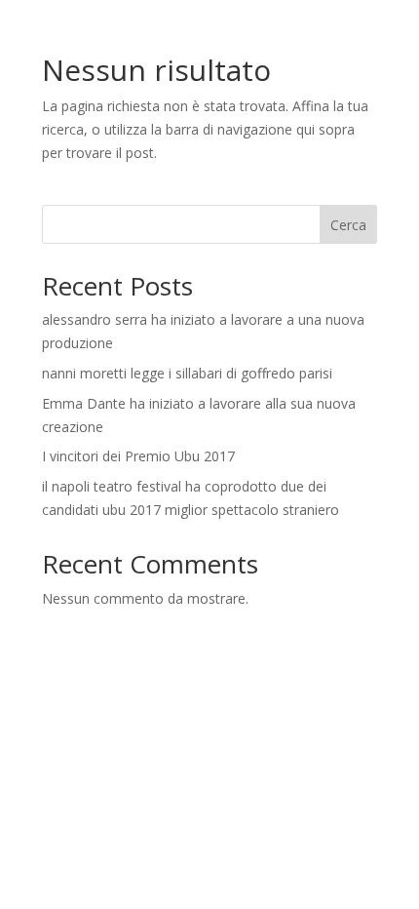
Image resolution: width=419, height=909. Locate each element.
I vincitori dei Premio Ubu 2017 (138, 456)
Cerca (348, 225)
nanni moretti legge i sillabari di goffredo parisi (187, 373)
